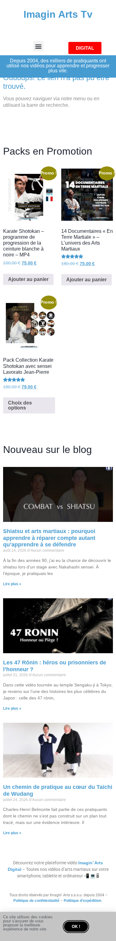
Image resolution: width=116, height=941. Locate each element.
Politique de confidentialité (36, 900)
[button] (38, 46)
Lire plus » (12, 584)
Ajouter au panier (28, 279)
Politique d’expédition (82, 900)
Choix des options (20, 405)
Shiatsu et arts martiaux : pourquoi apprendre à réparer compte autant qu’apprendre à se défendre (49, 538)
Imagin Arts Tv (58, 14)
